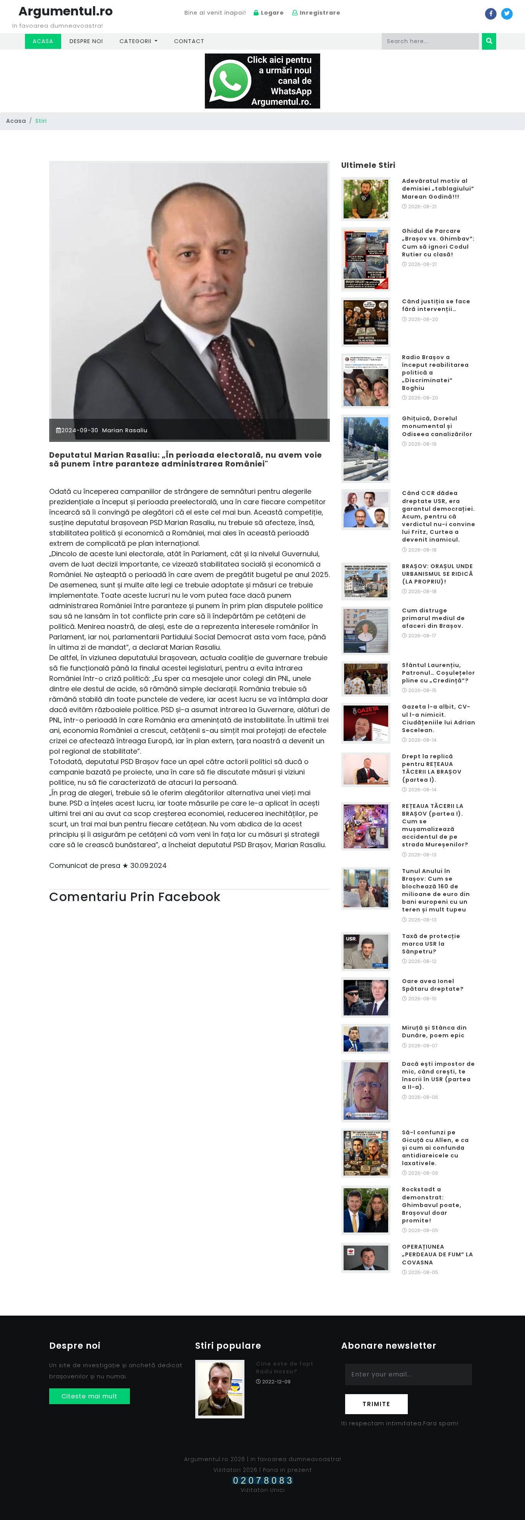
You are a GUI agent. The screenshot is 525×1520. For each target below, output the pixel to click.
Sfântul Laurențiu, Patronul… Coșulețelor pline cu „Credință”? (438, 672)
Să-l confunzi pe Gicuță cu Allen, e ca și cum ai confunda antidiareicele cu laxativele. (435, 1148)
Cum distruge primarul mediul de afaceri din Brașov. (433, 618)
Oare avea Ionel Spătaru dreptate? (433, 985)
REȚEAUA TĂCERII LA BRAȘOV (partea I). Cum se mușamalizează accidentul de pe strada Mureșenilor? (435, 825)
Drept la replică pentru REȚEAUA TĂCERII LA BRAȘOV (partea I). (432, 767)
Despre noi (86, 41)
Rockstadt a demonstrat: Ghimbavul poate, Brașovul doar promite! (432, 1205)
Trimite (376, 1404)
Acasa (47, 41)
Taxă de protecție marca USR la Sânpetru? (431, 943)
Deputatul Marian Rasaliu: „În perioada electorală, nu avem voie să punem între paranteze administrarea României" (185, 459)
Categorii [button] (136, 41)
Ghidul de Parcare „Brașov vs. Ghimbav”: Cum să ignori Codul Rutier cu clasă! (438, 242)
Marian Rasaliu (124, 430)
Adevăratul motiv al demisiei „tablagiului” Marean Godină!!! (438, 188)
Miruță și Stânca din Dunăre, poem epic (434, 1031)
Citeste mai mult (89, 1396)
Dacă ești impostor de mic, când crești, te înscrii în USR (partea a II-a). (438, 1075)
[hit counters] (262, 1479)
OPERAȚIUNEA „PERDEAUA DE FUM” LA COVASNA (437, 1254)
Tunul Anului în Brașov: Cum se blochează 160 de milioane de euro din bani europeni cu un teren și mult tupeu (436, 890)
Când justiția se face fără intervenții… (436, 305)
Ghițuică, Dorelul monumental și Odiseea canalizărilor (437, 426)
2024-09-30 (79, 430)
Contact (189, 41)
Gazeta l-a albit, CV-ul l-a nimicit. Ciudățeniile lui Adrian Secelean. (438, 718)
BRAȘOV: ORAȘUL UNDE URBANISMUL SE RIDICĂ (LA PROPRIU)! (437, 573)
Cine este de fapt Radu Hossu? (285, 1367)
